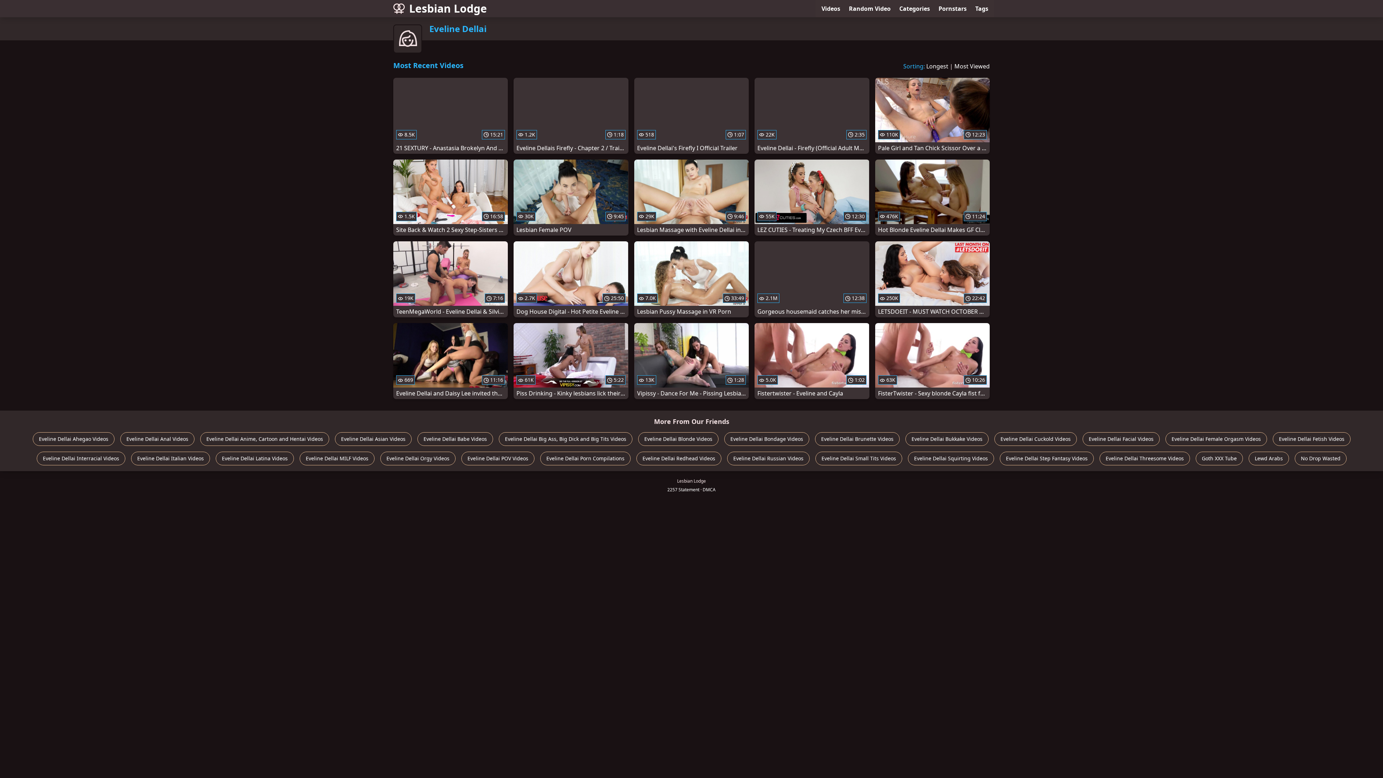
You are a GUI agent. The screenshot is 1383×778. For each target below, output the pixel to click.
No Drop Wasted (1321, 458)
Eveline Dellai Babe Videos (455, 438)
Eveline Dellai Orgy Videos (417, 458)
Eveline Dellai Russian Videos (768, 458)
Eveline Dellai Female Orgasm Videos (1216, 438)
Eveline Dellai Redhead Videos (679, 458)
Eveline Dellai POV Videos (497, 458)
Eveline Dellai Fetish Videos (1311, 438)
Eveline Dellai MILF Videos (337, 458)
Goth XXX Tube (1219, 458)
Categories (914, 9)
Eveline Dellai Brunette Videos (857, 438)
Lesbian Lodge (448, 8)
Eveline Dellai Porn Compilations (585, 458)
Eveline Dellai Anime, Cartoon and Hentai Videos (264, 438)
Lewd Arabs (1269, 458)
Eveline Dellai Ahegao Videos (73, 438)
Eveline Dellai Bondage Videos (766, 438)
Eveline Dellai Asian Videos (373, 438)
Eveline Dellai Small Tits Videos (859, 458)
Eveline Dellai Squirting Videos (951, 458)
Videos (831, 9)
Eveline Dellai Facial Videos (1121, 438)
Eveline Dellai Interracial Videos (81, 458)
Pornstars (953, 9)
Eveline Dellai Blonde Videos (678, 438)
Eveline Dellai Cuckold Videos (1036, 438)
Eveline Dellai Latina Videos (255, 458)
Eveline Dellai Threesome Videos (1145, 458)
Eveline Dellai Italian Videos (170, 458)
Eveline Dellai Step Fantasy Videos (1047, 458)
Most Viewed (972, 66)
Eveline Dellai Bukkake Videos (947, 438)
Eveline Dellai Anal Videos (157, 438)
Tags (981, 9)
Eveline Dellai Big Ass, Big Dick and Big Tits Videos (565, 438)
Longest (937, 66)
